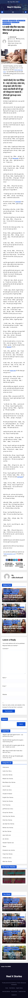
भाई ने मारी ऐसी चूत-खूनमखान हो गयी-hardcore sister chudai (19, 565)
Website (5, 694)
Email (4, 686)
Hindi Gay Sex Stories (9, 816)
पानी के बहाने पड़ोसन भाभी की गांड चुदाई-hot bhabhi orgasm (9, 565)
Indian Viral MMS (6, 966)
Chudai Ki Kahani (12, 20)
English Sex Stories (8, 797)
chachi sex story (7, 790)
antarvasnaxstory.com (10, 554)
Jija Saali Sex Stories (8, 823)
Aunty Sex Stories (7, 775)
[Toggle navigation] (13, 12)
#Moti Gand (11, 43)
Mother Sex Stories (8, 827)
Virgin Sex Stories (6, 24)
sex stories (6, 593)
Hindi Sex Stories (15, 22)
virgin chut (13, 370)
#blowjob (10, 41)
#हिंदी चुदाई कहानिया (12, 45)
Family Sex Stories (21, 20)
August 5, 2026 (9, 941)
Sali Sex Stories (7, 831)
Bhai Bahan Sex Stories (9, 782)
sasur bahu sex (7, 835)
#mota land (17, 41)
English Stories (19, 988)
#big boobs (21, 38)
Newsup (23, 982)
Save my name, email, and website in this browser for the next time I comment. (14, 706)
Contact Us (14, 994)
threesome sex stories (9, 850)
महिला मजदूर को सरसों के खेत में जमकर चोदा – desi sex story (13, 954)
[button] (23, 12)
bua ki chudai (6, 786)
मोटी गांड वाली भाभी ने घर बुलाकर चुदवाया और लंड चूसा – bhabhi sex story (13, 628)
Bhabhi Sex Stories (8, 621)
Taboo (4, 846)
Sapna (14, 599)
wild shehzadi (13, 37)
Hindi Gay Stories (6, 991)
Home (6, 988)
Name (5, 677)
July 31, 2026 (8, 957)
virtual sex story (14, 593)
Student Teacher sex (8, 842)
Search (4, 719)
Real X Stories (14, 7)
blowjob (9, 347)
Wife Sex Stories (7, 861)
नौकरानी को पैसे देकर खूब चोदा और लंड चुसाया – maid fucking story (13, 613)
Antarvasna (5, 20)
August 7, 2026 (9, 925)
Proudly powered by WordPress (9, 982)
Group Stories (14, 991)
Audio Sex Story (7, 771)
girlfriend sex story (8, 808)
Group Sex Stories (6, 22)
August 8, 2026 (9, 908)
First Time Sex (21, 607)
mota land (18, 201)
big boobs (15, 158)
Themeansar (14, 984)
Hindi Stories (12, 988)
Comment (6, 648)
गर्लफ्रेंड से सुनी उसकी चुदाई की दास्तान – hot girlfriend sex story (13, 597)
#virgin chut (18, 43)
